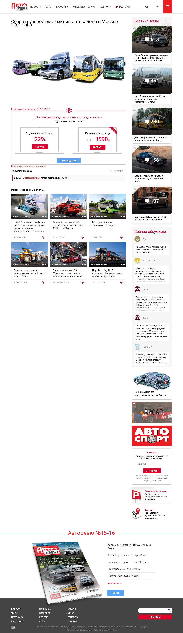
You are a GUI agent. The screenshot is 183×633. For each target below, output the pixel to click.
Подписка (105, 6)
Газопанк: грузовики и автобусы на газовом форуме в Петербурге (29, 273)
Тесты (48, 6)
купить (115, 593)
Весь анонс (114, 583)
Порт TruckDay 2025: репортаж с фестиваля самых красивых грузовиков (107, 273)
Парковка (44, 613)
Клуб (42, 621)
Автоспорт (17, 621)
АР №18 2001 (43, 109)
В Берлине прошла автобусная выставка (103, 224)
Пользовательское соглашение (79, 630)
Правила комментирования (105, 630)
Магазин (124, 6)
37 (124, 264)
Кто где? (43, 617)
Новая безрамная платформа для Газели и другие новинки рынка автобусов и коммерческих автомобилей (29, 226)
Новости (35, 6)
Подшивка (78, 6)
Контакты (72, 617)
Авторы (71, 609)
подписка (155, 617)
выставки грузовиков (34, 166)
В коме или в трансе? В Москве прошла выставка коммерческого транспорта (67, 273)
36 (85, 264)
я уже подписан (68, 161)
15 (124, 216)
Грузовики (61, 6)
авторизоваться (32, 178)
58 (46, 216)
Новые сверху (117, 171)
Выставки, (17, 166)
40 (85, 216)
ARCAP (91, 6)
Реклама (72, 621)
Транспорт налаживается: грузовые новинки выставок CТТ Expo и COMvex (68, 225)
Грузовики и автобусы (23, 109)
